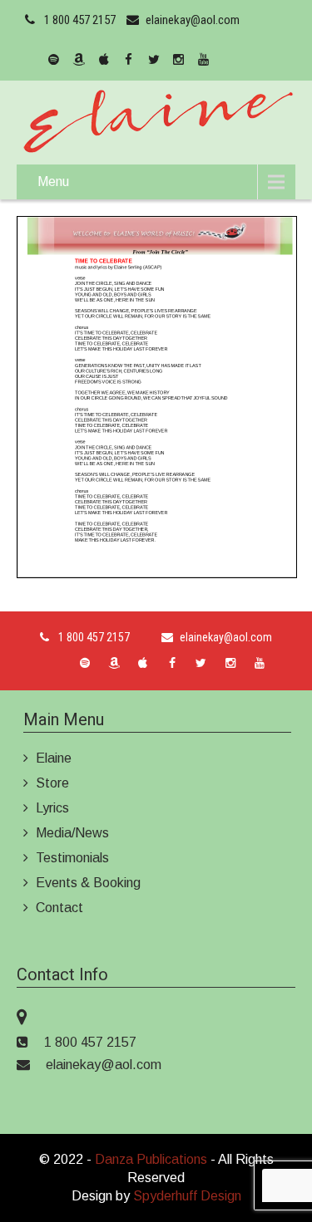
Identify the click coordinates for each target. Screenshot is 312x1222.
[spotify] (54, 60)
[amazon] (79, 60)
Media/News (72, 833)
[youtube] (203, 60)
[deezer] (29, 60)
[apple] (104, 60)
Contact (59, 908)
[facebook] (128, 60)
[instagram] (178, 60)
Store (52, 783)
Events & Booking (88, 883)
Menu (53, 181)
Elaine (54, 758)
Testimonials (72, 858)
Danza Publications (151, 1159)
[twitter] (153, 60)
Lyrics (52, 808)
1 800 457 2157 (80, 19)
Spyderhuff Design (187, 1196)
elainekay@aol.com (193, 19)
